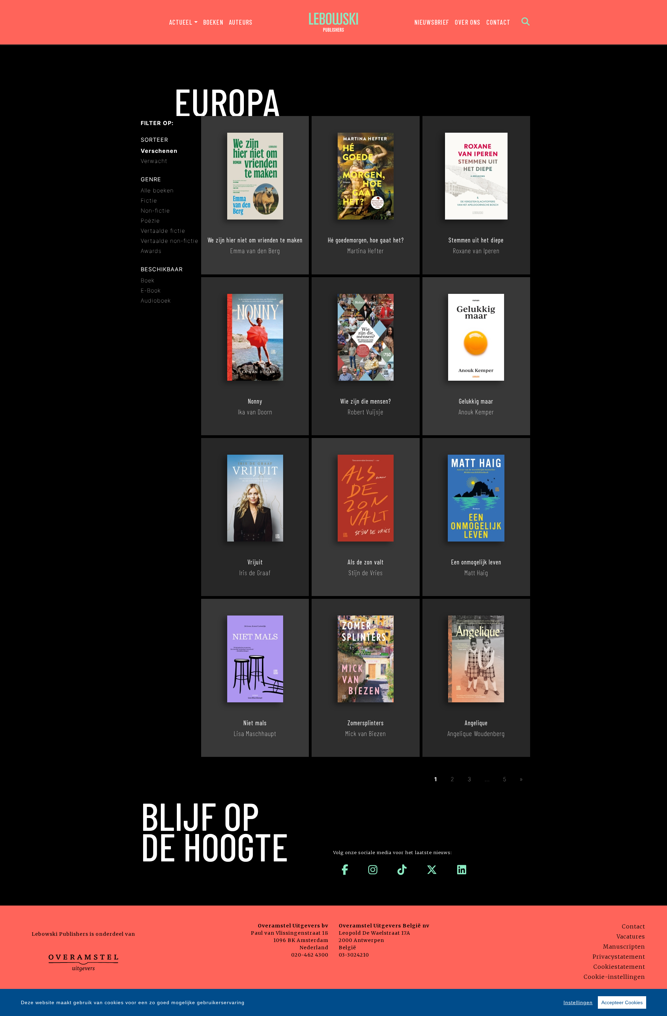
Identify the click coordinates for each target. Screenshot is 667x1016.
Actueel (180, 22)
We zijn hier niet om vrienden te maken (255, 240)
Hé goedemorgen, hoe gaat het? (366, 240)
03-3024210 (354, 955)
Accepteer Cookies (622, 1002)
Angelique (476, 723)
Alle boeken (157, 190)
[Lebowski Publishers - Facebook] (345, 870)
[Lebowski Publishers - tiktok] (402, 870)
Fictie (149, 200)
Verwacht (154, 160)
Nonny (255, 401)
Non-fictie (155, 210)
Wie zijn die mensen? (365, 401)
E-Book (151, 290)
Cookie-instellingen (614, 976)
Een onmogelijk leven (476, 562)
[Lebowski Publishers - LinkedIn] (462, 870)
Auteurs (241, 22)
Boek (148, 280)
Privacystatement (619, 956)
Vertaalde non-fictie (169, 240)
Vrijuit (255, 562)
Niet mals (255, 723)
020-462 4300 (309, 955)
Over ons (468, 22)
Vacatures (631, 936)
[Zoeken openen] (526, 22)
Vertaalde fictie (163, 230)
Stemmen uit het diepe (476, 240)
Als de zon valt (366, 562)
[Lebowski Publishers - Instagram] (373, 870)
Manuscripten (624, 946)
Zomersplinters (365, 723)
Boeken (213, 22)
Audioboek (156, 300)
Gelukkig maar (476, 401)
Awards (151, 250)
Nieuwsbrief (431, 22)
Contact (498, 22)
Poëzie (150, 220)
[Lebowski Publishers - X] (432, 870)
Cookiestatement (619, 966)
